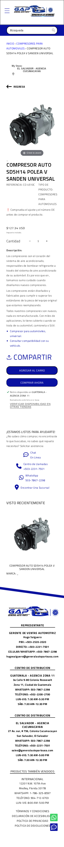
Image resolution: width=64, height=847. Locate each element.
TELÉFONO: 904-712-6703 (32, 798)
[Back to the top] (54, 817)
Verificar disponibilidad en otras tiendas (30, 405)
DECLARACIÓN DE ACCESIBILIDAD (32, 816)
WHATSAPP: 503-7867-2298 (32, 689)
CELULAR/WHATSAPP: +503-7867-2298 (32, 652)
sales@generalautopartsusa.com (32, 750)
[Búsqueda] (53, 30)
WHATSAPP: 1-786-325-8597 (32, 793)
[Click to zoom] (32, 125)
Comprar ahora (32, 383)
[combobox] (32, 30)
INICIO (10, 43)
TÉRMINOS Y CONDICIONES (32, 811)
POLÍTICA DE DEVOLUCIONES (32, 826)
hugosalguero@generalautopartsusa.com (32, 656)
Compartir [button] (33, 357)
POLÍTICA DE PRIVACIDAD (32, 821)
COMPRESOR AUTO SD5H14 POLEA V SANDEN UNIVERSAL (30, 569)
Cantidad (13, 241)
